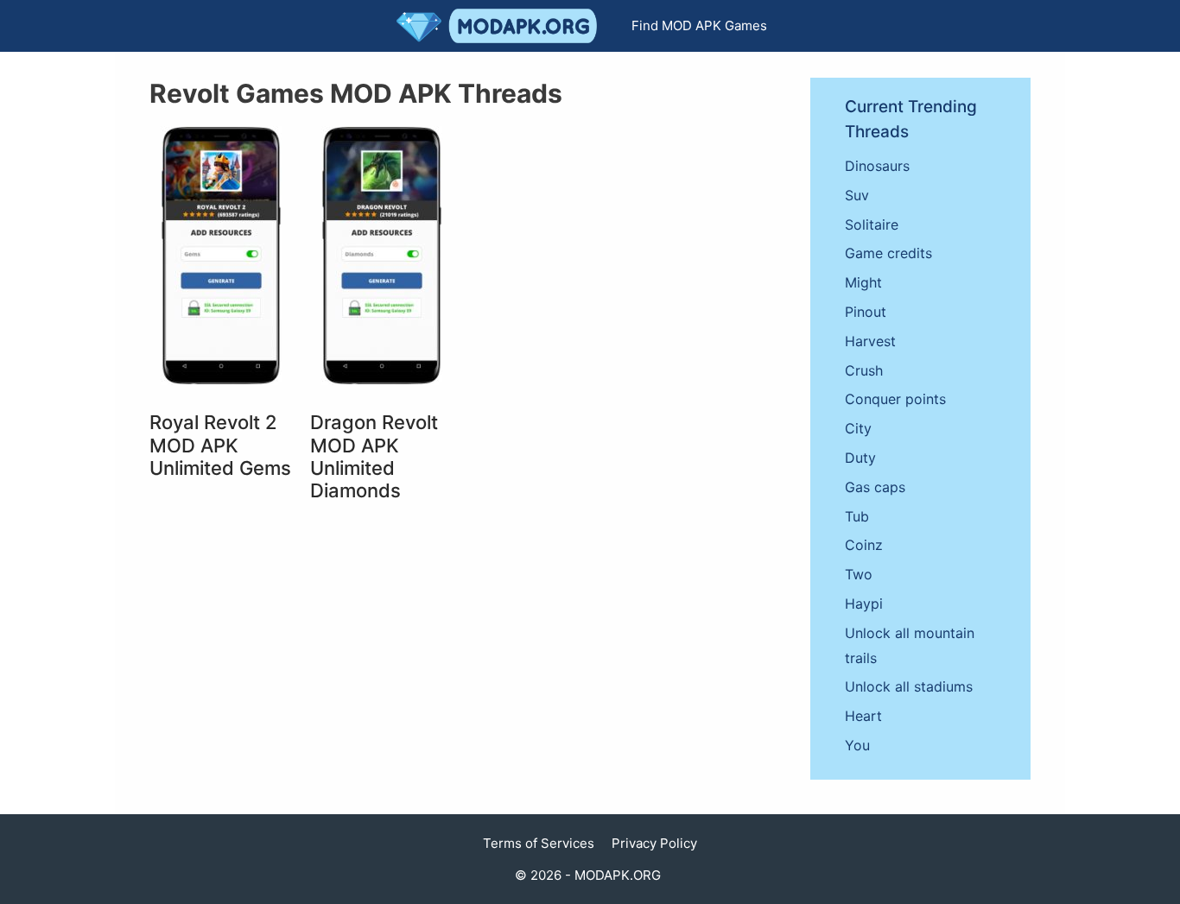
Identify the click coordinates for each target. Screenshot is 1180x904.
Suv (857, 195)
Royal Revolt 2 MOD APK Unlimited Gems (220, 445)
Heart (863, 715)
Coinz (864, 544)
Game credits (888, 253)
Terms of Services (538, 843)
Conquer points (895, 399)
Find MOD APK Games (699, 25)
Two (858, 574)
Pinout (865, 311)
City (858, 428)
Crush (864, 370)
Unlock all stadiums (909, 686)
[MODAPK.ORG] (501, 26)
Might (863, 282)
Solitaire (871, 224)
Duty (860, 457)
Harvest (870, 341)
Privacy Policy (654, 843)
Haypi (864, 603)
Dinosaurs (877, 165)
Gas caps (875, 487)
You (857, 745)
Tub (857, 516)
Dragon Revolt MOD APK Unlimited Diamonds (374, 456)
